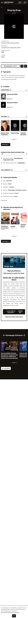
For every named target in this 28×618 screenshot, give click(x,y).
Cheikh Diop (15, 133)
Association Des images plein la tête (10, 47)
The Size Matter (23, 225)
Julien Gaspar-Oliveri (18, 278)
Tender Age (7, 277)
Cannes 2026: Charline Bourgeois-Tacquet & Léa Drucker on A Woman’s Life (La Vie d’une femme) (9, 356)
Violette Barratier (23, 134)
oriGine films (21, 163)
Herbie (13, 226)
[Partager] (22, 66)
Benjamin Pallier (14, 43)
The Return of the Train (4, 227)
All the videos (6, 368)
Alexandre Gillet (5, 43)
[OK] (14, 615)
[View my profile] (25, 2)
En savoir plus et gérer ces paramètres (10, 612)
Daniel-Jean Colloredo (5, 134)
